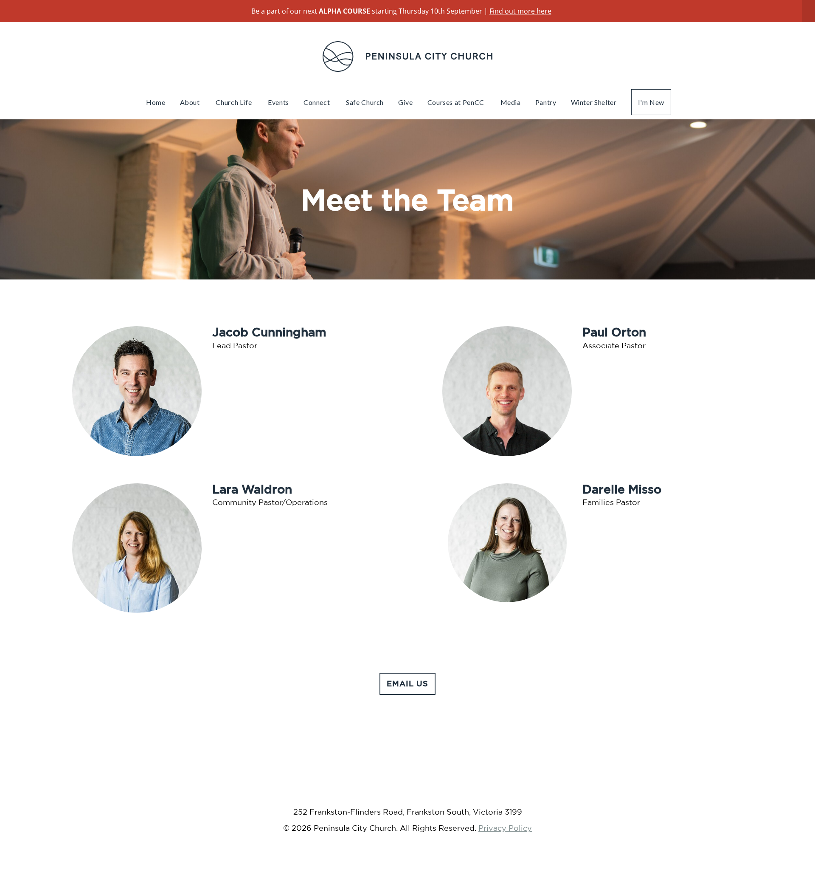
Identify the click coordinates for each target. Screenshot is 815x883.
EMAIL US (407, 683)
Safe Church (365, 102)
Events (278, 102)
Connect (318, 102)
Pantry (545, 102)
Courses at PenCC (456, 102)
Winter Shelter (594, 102)
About (191, 102)
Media (510, 102)
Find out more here (520, 11)
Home (156, 102)
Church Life (234, 102)
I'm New (651, 102)
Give (405, 102)
